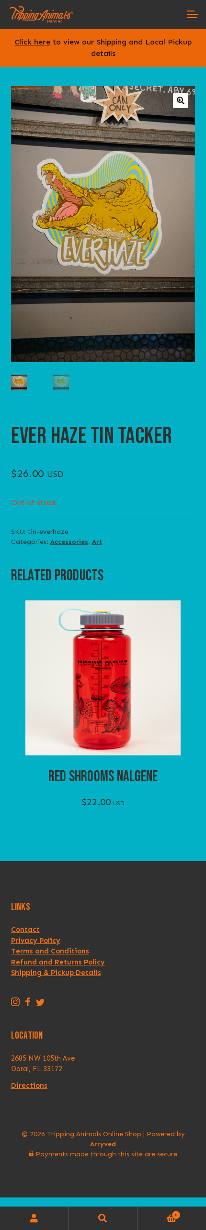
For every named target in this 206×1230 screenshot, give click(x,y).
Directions (29, 1085)
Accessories (69, 542)
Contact (25, 929)
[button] (180, 100)
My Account (34, 1218)
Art (97, 542)
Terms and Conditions (50, 951)
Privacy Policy (35, 940)
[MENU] (191, 14)
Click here (32, 41)
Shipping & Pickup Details (56, 972)
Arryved (103, 1144)
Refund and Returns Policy (58, 962)
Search (103, 1218)
